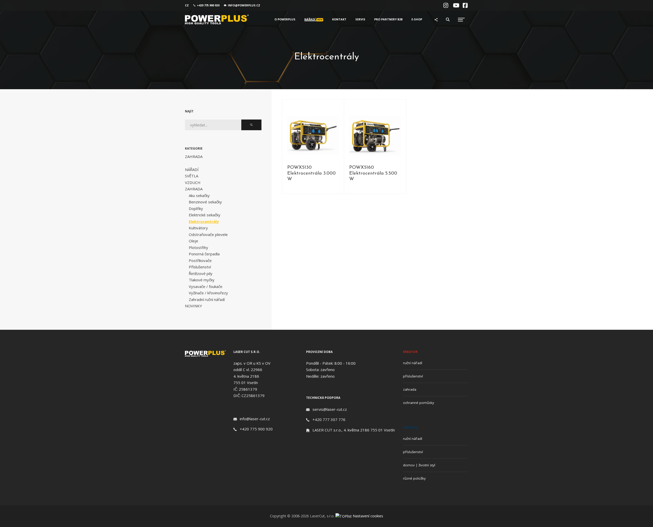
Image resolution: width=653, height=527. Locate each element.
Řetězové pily (200, 273)
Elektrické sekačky (204, 214)
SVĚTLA (191, 175)
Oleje (193, 240)
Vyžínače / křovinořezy (208, 292)
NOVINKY (193, 305)
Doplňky (196, 208)
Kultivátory (198, 227)
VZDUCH (192, 182)
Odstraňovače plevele (208, 234)
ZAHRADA (409, 389)
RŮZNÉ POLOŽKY (414, 478)
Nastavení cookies (368, 515)
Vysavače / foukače (205, 286)
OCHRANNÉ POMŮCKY (418, 402)
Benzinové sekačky (205, 201)
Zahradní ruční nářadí (207, 299)
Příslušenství (200, 266)
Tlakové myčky (202, 279)
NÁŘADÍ (192, 169)
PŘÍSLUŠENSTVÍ (413, 376)
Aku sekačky (199, 195)
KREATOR (410, 352)
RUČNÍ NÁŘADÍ (412, 363)
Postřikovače (200, 260)
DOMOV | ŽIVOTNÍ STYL (419, 465)
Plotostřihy (198, 247)
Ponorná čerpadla (204, 253)
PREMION (410, 427)
